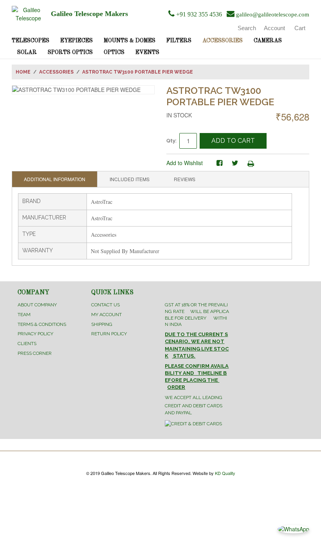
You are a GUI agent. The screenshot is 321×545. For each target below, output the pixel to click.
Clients (27, 343)
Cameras (268, 40)
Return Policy (109, 333)
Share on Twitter (235, 163)
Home (23, 72)
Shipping (101, 324)
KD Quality (225, 473)
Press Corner (35, 353)
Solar (27, 52)
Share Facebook (219, 163)
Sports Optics (70, 52)
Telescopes (30, 40)
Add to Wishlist (184, 163)
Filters (178, 40)
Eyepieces (76, 40)
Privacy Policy (35, 333)
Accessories (222, 40)
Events (147, 52)
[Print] (250, 163)
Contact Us (105, 305)
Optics (114, 52)
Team (24, 314)
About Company (37, 305)
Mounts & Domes (129, 40)
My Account (106, 314)
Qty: (171, 141)
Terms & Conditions (42, 324)
